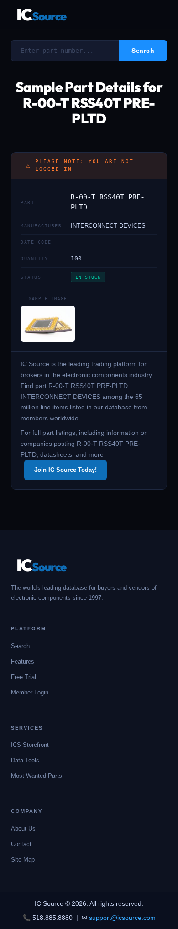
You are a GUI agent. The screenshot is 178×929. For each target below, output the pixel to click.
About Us (23, 828)
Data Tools (25, 760)
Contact (21, 844)
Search (20, 646)
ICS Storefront (30, 744)
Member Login (29, 692)
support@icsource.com (122, 917)
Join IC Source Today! (65, 469)
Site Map (23, 859)
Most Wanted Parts (36, 775)
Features (22, 661)
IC (41, 14)
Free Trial (23, 677)
